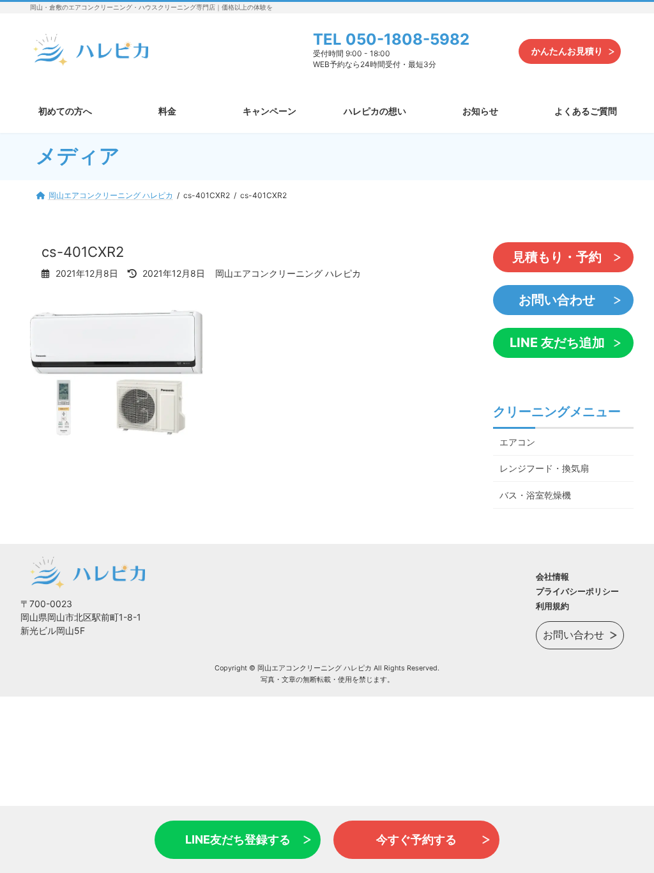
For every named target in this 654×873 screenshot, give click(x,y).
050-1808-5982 (407, 39)
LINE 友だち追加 (557, 342)
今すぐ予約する (416, 839)
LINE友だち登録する (238, 839)
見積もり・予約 (557, 257)
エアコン (517, 441)
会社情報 (552, 576)
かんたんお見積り (567, 50)
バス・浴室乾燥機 (535, 495)
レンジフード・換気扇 (544, 468)
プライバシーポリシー (577, 591)
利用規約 (552, 606)
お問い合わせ (557, 299)
